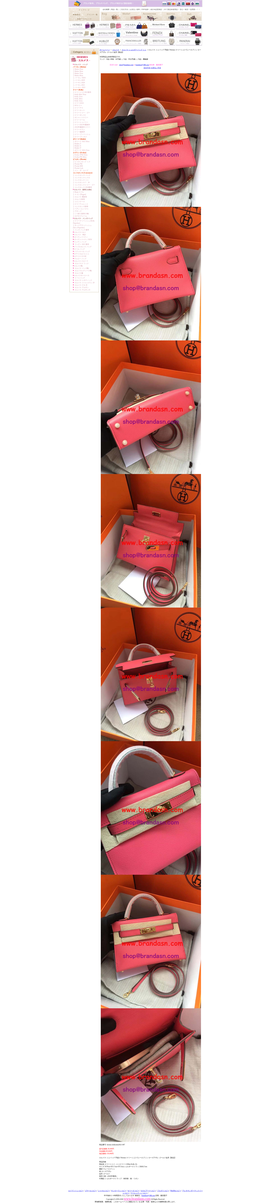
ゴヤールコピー (91, 1191)
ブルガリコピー (163, 1191)
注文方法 (147, 68)
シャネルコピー (104, 1191)
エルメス (115, 50)
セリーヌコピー (133, 1191)
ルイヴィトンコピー (76, 1191)
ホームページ (105, 50)
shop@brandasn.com (126, 65)
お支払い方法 (156, 68)
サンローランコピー (118, 1191)
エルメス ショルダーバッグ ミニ (134, 50)
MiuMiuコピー (175, 1191)
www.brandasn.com (137, 1198)
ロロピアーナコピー (148, 1191)
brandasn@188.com (142, 65)
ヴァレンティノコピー (139, 1193)
